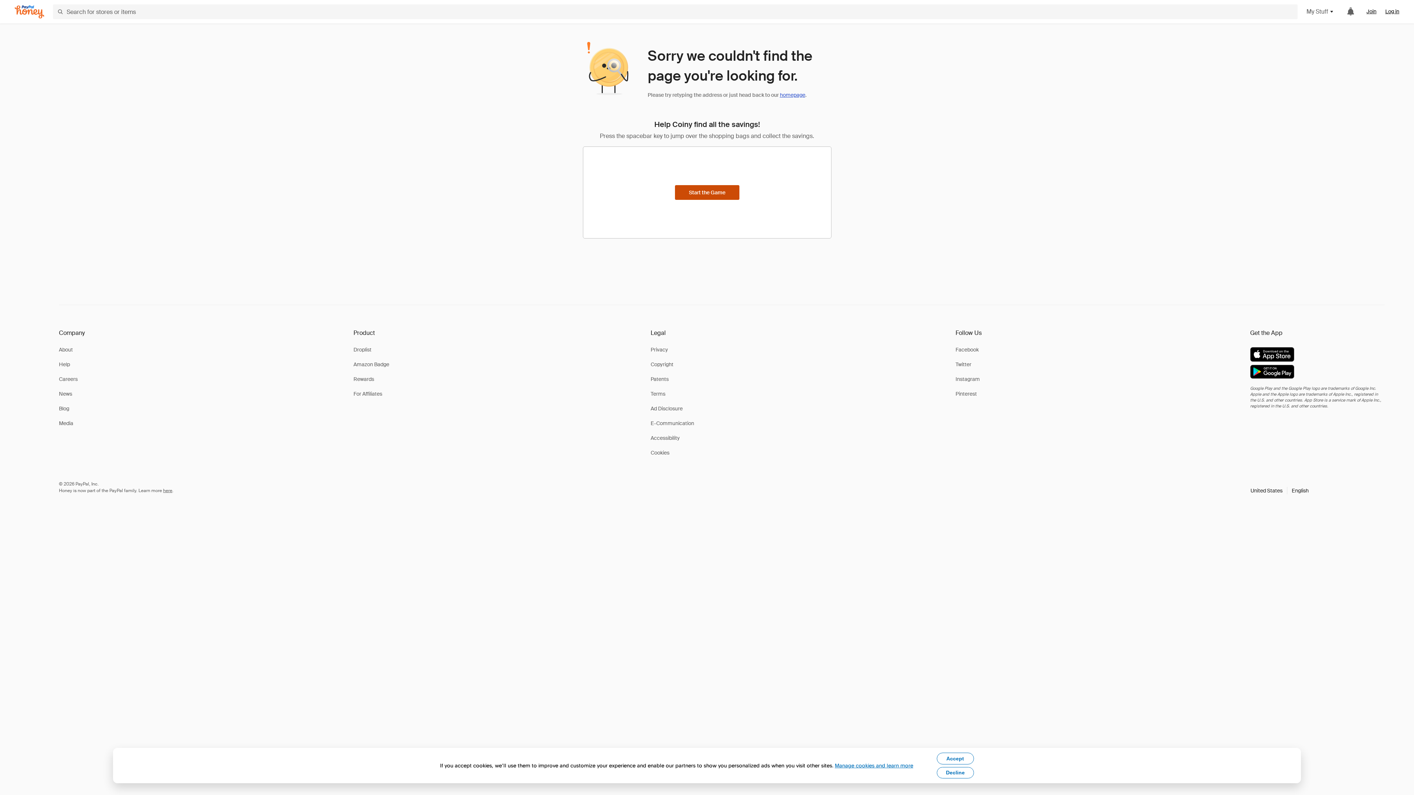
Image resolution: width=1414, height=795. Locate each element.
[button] (1280, 490)
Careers (68, 379)
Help (64, 364)
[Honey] (29, 12)
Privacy (659, 349)
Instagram (968, 379)
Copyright (662, 364)
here (167, 491)
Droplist (363, 349)
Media (66, 423)
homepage (792, 95)
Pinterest (966, 394)
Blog (64, 408)
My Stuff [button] (1317, 11)
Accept (955, 759)
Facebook (967, 349)
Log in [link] (1392, 11)
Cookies (660, 452)
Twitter (963, 364)
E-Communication (672, 423)
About (66, 349)
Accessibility (665, 438)
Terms (658, 394)
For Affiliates (368, 394)
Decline (955, 772)
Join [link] (1371, 11)
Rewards (364, 379)
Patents (660, 379)
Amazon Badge (371, 364)
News (65, 394)
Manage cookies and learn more (874, 765)
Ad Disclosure (667, 408)
